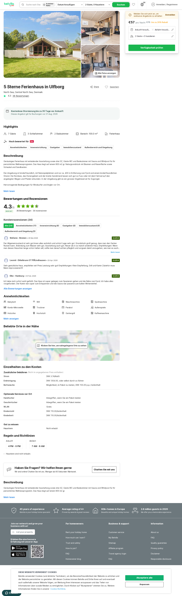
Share (96, 87)
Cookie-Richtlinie (57, 589)
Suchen (121, 4)
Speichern (114, 87)
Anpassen (144, 584)
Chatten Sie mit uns (104, 469)
